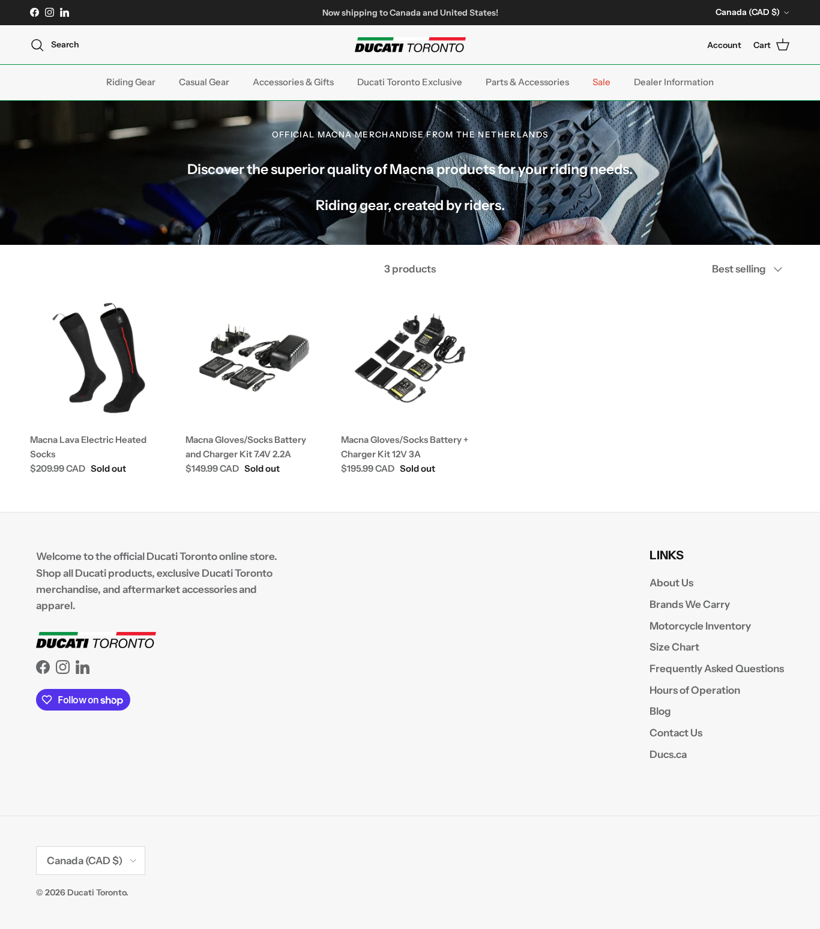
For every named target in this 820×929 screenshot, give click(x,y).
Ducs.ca (668, 754)
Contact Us (676, 733)
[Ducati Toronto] (410, 45)
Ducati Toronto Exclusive (409, 82)
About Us (671, 583)
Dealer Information (674, 82)
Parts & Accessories (527, 82)
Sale (601, 82)
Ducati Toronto (96, 892)
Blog (660, 711)
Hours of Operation (695, 690)
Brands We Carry (690, 604)
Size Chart (674, 647)
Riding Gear (130, 82)
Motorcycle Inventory (700, 626)
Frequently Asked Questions (717, 669)
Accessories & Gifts (293, 82)
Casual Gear (204, 82)
